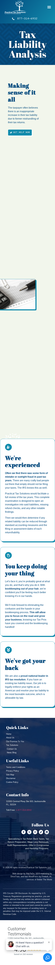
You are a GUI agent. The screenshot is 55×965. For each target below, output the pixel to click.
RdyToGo (30, 873)
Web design (17, 873)
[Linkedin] (47, 832)
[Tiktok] (41, 832)
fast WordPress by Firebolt (36, 876)
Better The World (44, 879)
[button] (49, 7)
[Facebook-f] (23, 832)
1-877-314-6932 (24, 810)
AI (50, 876)
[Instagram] (35, 832)
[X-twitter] (29, 832)
